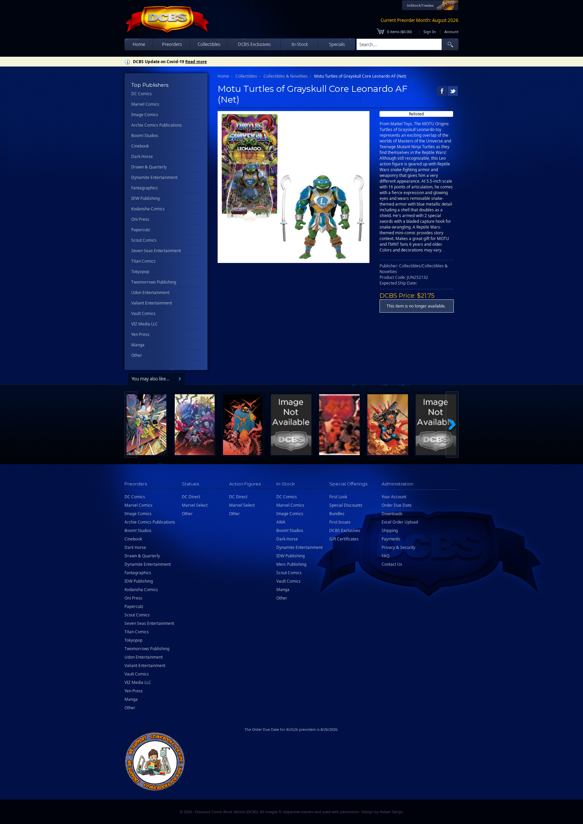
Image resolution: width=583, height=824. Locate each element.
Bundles (336, 513)
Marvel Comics (145, 104)
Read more (196, 61)
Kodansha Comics (148, 209)
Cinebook (140, 146)
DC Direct (191, 497)
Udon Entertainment (150, 292)
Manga (137, 345)
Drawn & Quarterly (149, 167)
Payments (391, 539)
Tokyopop (140, 271)
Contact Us (392, 564)
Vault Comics (143, 313)
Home (139, 44)
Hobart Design (391, 812)
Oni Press (140, 219)
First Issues (340, 522)
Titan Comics (143, 261)
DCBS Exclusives (344, 530)
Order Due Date (397, 505)
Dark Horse (142, 156)
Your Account (394, 497)
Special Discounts (345, 505)
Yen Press (140, 334)
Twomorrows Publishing (153, 282)
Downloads (392, 513)
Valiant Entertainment (151, 303)
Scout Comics (144, 240)
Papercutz (140, 230)
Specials (337, 44)
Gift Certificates (344, 539)
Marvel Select (194, 505)
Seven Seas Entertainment (156, 251)
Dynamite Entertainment (154, 177)
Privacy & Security (398, 547)
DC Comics (141, 94)
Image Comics (144, 114)
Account (451, 31)
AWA (280, 522)
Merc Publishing (291, 564)
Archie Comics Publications (156, 125)
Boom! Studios (144, 135)
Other (136, 355)
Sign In (429, 31)
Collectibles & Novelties (285, 76)
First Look (338, 497)
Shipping (390, 530)
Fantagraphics (144, 188)
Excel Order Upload (400, 522)
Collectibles (246, 76)
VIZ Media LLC (144, 324)
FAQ (385, 556)
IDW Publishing (145, 198)
